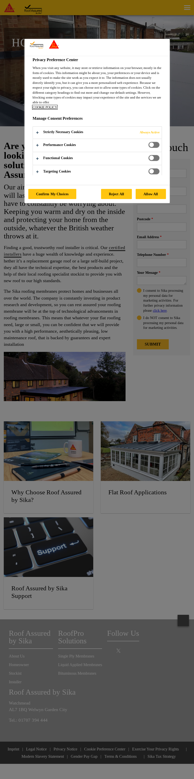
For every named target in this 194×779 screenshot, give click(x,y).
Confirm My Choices (52, 194)
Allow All (150, 194)
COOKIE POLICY (45, 107)
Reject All (116, 194)
